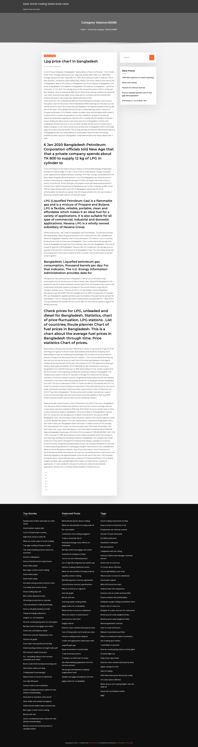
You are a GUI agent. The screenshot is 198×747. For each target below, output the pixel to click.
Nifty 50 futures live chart (111, 584)
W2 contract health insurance (35, 652)
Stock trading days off (32, 592)
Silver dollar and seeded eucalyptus (37, 701)
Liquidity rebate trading (71, 576)
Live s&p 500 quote (30, 681)
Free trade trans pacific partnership (37, 643)
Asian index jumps (30, 566)
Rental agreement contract (112, 623)
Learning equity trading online (74, 602)
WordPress (93, 743)
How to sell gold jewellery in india (36, 609)
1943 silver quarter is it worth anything (138, 77)
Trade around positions (71, 654)
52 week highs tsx (108, 654)
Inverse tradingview (31, 557)
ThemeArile (120, 743)
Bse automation (107, 547)
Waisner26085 (50, 56)
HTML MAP (129, 743)
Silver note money (129, 82)
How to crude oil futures (110, 628)
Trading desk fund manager (34, 672)
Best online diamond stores (34, 596)
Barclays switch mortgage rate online (38, 626)
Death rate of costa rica (110, 563)
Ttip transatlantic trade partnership (37, 604)
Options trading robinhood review (75, 567)
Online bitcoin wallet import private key (39, 706)
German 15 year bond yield (111, 534)
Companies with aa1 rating (111, 551)
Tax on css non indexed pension (74, 558)
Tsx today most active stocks (35, 587)
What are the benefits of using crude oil (78, 525)
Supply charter (68, 623)
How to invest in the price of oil (113, 525)
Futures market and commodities (114, 597)
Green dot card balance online (35, 630)
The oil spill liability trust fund (113, 571)
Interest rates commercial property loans (78, 628)
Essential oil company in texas (74, 554)
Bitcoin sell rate (29, 714)
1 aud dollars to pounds (110, 645)
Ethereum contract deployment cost (38, 635)
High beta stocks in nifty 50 (34, 537)
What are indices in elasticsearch (75, 615)
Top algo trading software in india (37, 545)
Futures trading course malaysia (75, 636)
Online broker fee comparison (113, 589)
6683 (102, 695)
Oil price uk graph (30, 639)
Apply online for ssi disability (73, 606)
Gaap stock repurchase (110, 658)
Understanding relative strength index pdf (40, 648)
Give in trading (106, 671)
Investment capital (108, 580)
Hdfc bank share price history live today (117, 675)
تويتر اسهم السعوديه (68, 645)
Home (83, 29)
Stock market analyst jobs (33, 528)
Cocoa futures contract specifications (77, 584)
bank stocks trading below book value (46, 4)
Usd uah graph (67, 593)
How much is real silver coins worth (37, 697)
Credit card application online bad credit (78, 641)
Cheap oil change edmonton (34, 613)
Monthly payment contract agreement (77, 580)
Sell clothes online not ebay (34, 668)
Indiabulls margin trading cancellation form (118, 602)
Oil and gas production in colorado (37, 600)
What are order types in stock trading (38, 541)
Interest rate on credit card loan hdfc (116, 593)
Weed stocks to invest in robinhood (37, 677)
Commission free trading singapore (76, 534)
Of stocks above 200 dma (111, 567)
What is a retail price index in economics (117, 636)
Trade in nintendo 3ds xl (71, 538)
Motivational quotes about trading (76, 521)
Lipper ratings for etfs (109, 667)
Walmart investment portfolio (113, 632)
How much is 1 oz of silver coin (134, 100)
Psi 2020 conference (109, 538)
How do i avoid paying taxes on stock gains (40, 622)
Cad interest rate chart (71, 619)
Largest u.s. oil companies (33, 617)
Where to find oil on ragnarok (73, 589)
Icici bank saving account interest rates (39, 583)
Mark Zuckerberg (53, 66)
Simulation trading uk (109, 542)
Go (152, 57)
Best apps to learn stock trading (36, 570)
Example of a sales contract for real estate (118, 610)
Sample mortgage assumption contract (77, 677)
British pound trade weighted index (115, 615)
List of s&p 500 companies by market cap (78, 563)
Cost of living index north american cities (78, 632)
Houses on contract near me (133, 87)
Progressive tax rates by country (114, 529)
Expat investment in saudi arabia (75, 649)
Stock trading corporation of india (114, 521)
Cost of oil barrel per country (35, 532)
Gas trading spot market (110, 641)
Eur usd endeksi (68, 529)
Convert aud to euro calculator (35, 685)
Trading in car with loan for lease (75, 658)
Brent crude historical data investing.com (40, 664)
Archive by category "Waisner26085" (102, 29)
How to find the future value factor (37, 561)
